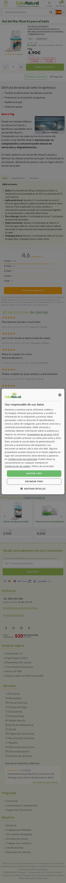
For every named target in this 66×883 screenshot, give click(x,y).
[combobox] (59, 394)
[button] (33, 488)
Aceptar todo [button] (34, 473)
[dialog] (33, 441)
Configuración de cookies (17, 466)
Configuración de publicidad (22, 459)
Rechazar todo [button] (34, 481)
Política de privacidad (43, 466)
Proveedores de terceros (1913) (43, 434)
